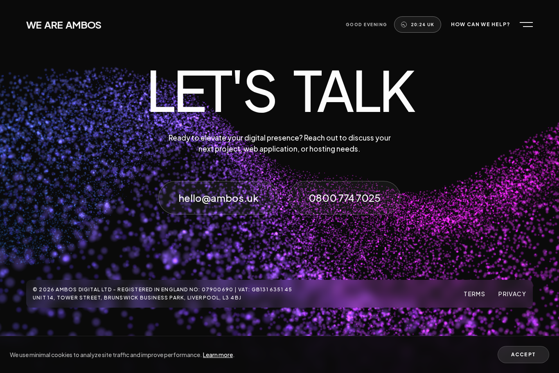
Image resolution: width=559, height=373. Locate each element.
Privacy (512, 293)
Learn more (218, 354)
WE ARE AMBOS (63, 24)
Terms (474, 293)
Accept (523, 354)
